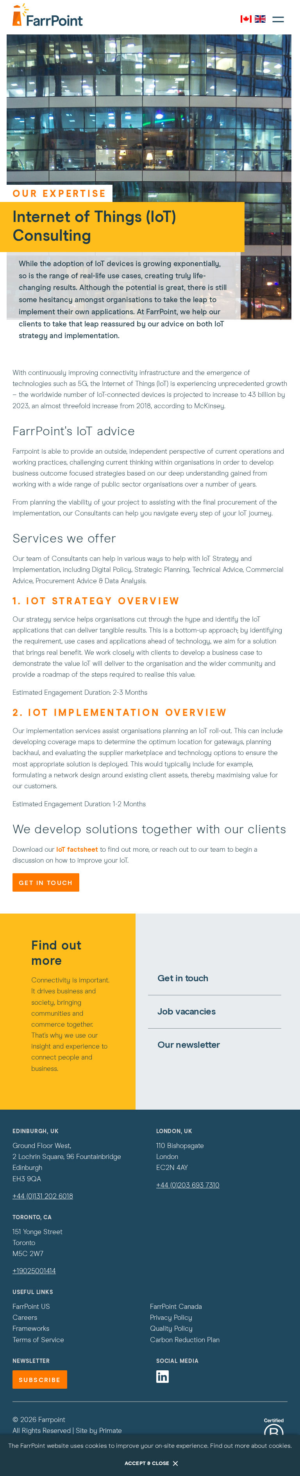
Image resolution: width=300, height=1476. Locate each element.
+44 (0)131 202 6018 (42, 1196)
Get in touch (46, 883)
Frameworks (30, 1328)
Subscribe (40, 1380)
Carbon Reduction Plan (185, 1340)
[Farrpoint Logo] (47, 14)
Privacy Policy (171, 1317)
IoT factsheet (77, 849)
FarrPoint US (31, 1306)
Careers (24, 1317)
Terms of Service (38, 1340)
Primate (110, 1431)
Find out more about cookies (250, 1446)
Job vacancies (186, 1011)
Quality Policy (171, 1328)
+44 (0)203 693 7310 (188, 1185)
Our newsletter (188, 1045)
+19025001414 (34, 1271)
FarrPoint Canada (176, 1306)
